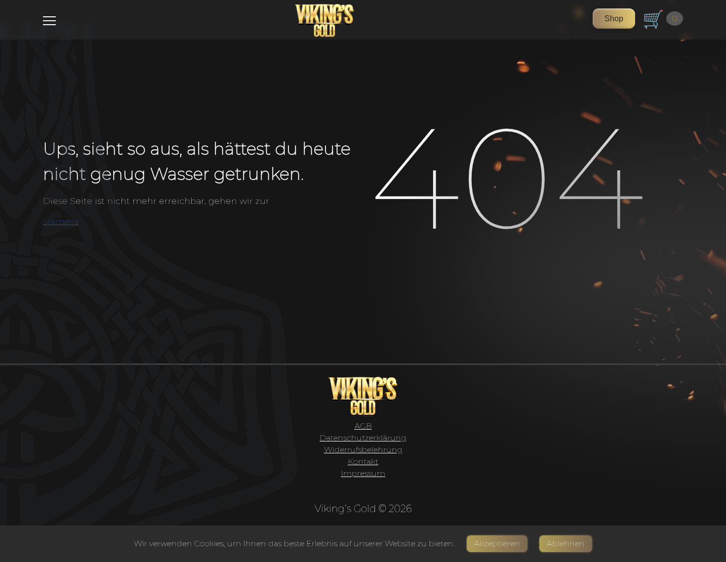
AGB (363, 426)
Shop (614, 18)
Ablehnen (566, 543)
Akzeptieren (497, 543)
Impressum (363, 473)
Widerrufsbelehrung (363, 449)
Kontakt (363, 461)
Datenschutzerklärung (363, 437)
